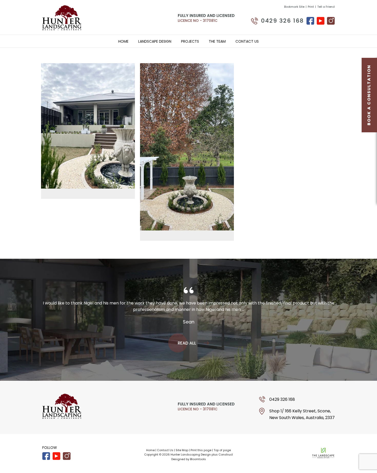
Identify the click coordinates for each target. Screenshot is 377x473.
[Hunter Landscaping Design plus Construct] (61, 17)
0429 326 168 (282, 21)
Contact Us (247, 41)
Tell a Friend (326, 6)
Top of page (222, 450)
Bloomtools (198, 459)
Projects (190, 41)
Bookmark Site (294, 6)
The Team (217, 41)
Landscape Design (154, 41)
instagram (331, 21)
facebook (310, 21)
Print (311, 6)
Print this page (201, 450)
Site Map (182, 450)
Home (123, 41)
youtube (320, 21)
